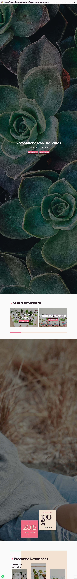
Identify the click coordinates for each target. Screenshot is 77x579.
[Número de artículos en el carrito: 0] (75, 2)
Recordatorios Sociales (32, 152)
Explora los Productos (24, 321)
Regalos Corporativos (44, 152)
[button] (2, 576)
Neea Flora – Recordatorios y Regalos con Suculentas (26, 2)
